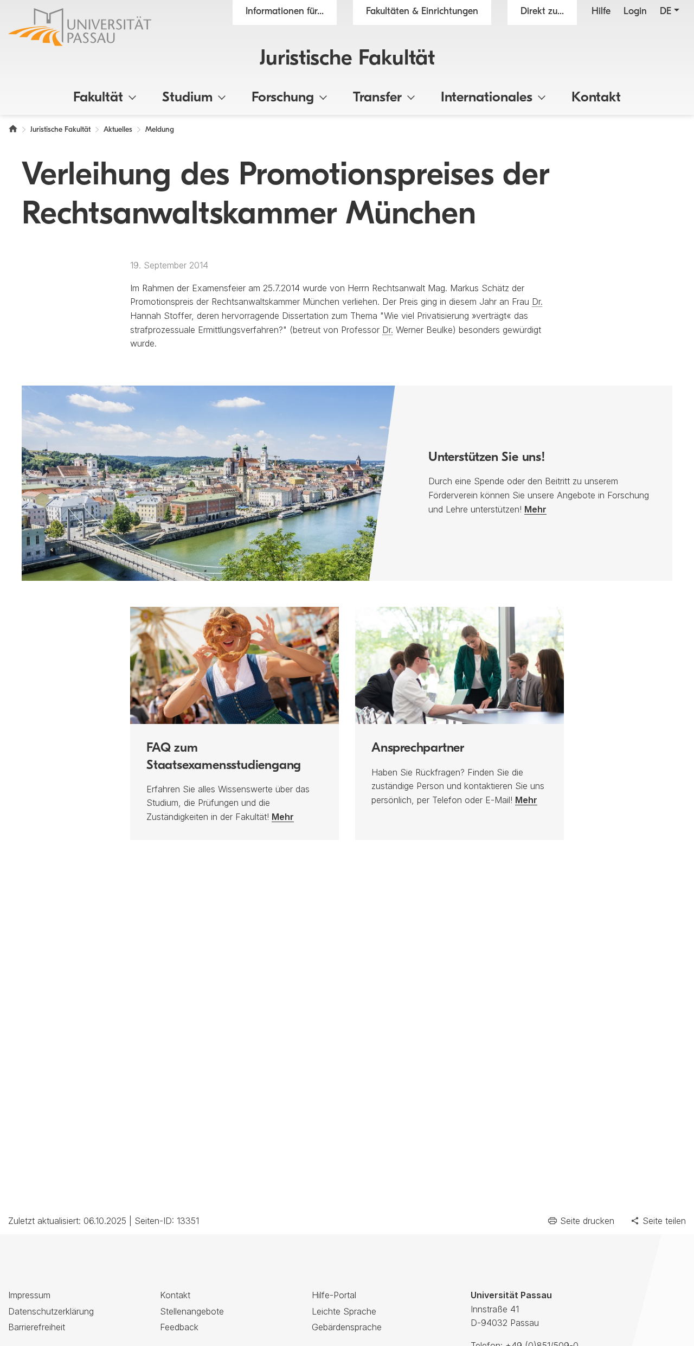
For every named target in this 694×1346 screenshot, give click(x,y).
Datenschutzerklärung (51, 1311)
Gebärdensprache (347, 1327)
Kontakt (596, 98)
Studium (187, 98)
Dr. (537, 301)
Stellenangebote (192, 1311)
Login (635, 12)
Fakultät (98, 98)
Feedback (179, 1327)
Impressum (29, 1295)
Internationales (486, 98)
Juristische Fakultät (347, 59)
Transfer (377, 98)
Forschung (283, 98)
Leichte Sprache (344, 1311)
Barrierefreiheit (36, 1327)
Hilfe (601, 12)
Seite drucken (587, 1220)
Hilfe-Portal (334, 1295)
